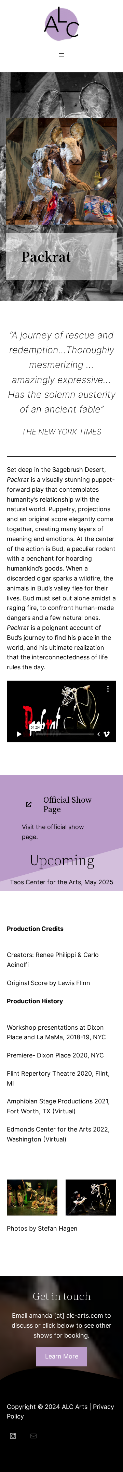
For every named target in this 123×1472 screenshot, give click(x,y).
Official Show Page (67, 804)
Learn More (61, 1356)
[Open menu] (61, 55)
